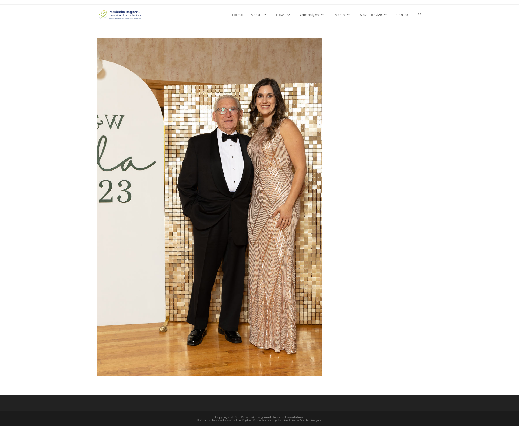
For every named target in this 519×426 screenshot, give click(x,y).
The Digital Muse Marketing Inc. (259, 420)
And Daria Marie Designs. (303, 420)
